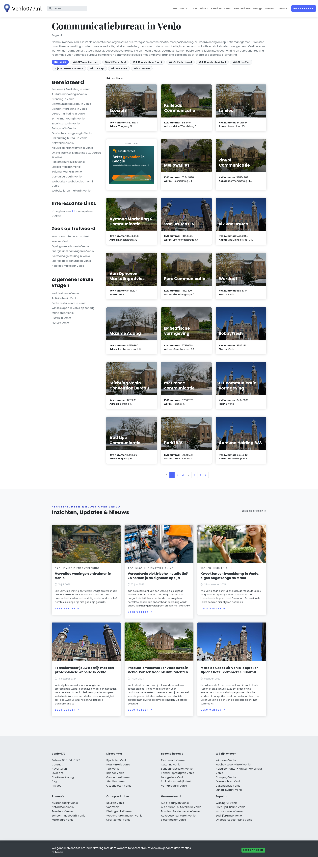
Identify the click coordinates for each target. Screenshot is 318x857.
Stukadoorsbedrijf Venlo (176, 781)
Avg (54, 781)
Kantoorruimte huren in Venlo (71, 236)
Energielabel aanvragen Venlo (71, 261)
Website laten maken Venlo (124, 816)
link (74, 211)
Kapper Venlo (115, 773)
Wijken (203, 8)
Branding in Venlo (63, 99)
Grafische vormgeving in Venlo (72, 133)
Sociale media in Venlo (66, 167)
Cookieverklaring (63, 777)
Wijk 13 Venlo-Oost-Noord (147, 62)
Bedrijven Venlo (221, 8)
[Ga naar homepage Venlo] (22, 8)
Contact (282, 8)
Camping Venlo (226, 777)
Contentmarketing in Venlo (69, 109)
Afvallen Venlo (115, 781)
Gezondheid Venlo (118, 777)
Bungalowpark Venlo (229, 790)
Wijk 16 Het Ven (241, 62)
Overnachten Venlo (228, 781)
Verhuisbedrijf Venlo (174, 786)
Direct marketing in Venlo (68, 114)
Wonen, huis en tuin (217, 568)
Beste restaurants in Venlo (69, 303)
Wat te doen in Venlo (65, 293)
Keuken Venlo (115, 803)
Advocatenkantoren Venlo (178, 816)
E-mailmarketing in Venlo (68, 118)
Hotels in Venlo (61, 318)
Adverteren (303, 8)
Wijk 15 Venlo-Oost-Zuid (212, 62)
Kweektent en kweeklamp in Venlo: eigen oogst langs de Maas (230, 575)
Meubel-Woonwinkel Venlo (233, 764)
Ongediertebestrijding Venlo (234, 820)
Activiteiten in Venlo (65, 298)
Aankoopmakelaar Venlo (68, 266)
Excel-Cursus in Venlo (66, 123)
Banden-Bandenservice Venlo (180, 811)
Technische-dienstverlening (151, 568)
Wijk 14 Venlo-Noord (180, 62)
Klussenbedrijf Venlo (65, 803)
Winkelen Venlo (226, 760)
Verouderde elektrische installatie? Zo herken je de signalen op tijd (158, 575)
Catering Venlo (171, 764)
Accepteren (253, 850)
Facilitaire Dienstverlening (77, 568)
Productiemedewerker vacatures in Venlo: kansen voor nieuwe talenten (158, 669)
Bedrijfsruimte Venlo (229, 816)
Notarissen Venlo (63, 807)
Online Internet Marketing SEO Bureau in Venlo (76, 155)
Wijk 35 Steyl (97, 68)
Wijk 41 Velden (119, 68)
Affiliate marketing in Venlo (69, 94)
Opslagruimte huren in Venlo (70, 246)
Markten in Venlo (63, 313)
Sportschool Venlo (118, 820)
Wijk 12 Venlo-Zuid (115, 62)
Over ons (57, 773)
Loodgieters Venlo (172, 777)
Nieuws (269, 8)
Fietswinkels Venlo (118, 764)
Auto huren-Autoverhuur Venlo (181, 807)
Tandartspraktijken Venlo (177, 773)
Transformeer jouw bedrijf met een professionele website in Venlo (84, 669)
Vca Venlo (113, 807)
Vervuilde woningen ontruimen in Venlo (83, 575)
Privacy (56, 786)
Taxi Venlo (113, 769)
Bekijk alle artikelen (252, 510)
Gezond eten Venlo (118, 786)
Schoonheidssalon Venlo (177, 769)
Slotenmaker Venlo (173, 820)
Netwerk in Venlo (63, 143)
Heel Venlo (60, 61)
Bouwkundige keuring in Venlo (71, 256)
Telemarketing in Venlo (67, 172)
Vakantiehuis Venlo (228, 786)
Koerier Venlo (60, 241)
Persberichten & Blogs (248, 8)
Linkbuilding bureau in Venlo (69, 138)
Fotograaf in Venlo (64, 128)
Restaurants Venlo (173, 760)
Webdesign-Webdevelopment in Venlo (73, 184)
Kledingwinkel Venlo (119, 811)
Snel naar (179, 8)
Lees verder (65, 608)
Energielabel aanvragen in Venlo (73, 251)
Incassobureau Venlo (229, 811)
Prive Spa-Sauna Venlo (230, 807)
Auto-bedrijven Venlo (175, 803)
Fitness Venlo (60, 323)
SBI (195, 8)
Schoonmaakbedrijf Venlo (68, 816)
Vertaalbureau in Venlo (67, 176)
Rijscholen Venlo (116, 760)
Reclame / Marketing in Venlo (71, 89)
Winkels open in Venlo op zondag (73, 308)
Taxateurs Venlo (62, 811)
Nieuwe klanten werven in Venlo (72, 148)
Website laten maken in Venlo (71, 191)
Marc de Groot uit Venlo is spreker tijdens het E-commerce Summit (229, 669)
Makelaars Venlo (62, 820)
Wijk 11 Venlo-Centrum (85, 62)
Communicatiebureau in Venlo (71, 104)
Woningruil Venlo (226, 803)
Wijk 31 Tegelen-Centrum (68, 68)
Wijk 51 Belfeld (142, 68)
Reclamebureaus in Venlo (68, 162)
